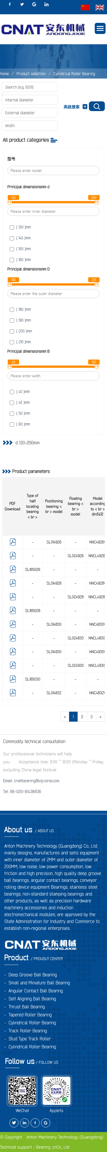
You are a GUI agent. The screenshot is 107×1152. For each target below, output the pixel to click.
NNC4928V (97, 583)
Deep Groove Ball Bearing (33, 974)
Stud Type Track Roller (30, 1038)
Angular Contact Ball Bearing (36, 990)
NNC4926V (97, 542)
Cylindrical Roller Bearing (74, 73)
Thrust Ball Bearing (27, 1006)
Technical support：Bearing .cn (28, 1147)
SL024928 (76, 597)
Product (33, 957)
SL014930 (54, 651)
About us (29, 829)
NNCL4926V (97, 555)
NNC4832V (97, 693)
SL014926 (54, 542)
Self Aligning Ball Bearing (32, 998)
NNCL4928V (97, 597)
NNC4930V (97, 651)
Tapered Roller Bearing (30, 1014)
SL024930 (76, 665)
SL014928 (54, 583)
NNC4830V (97, 624)
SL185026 (32, 569)
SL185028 (32, 610)
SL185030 (32, 679)
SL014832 (54, 693)
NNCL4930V (97, 665)
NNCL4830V (97, 638)
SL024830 (76, 638)
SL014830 (54, 624)
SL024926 (76, 555)
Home (4, 73)
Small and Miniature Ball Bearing (39, 982)
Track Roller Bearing (28, 1030)
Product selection (31, 73)
